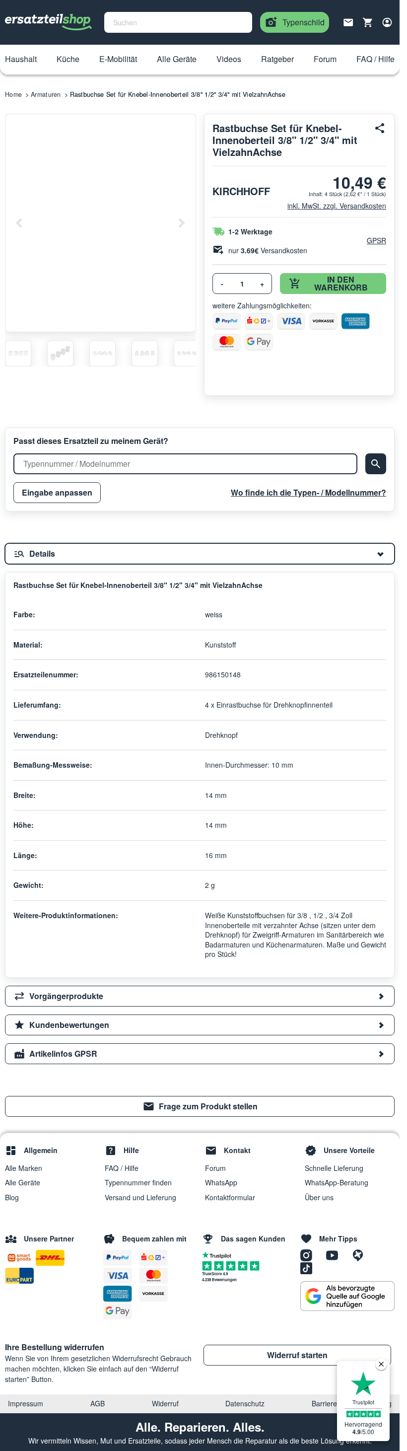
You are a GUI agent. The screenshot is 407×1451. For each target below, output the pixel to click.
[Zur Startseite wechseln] (48, 22)
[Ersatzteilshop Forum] (360, 1255)
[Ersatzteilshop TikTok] (308, 1268)
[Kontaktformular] (348, 21)
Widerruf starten (297, 1355)
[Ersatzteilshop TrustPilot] (219, 1254)
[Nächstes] (181, 223)
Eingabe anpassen (57, 492)
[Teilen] (380, 128)
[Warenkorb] (367, 22)
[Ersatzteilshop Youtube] (335, 1255)
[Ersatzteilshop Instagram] (309, 1255)
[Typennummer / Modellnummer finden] (375, 463)
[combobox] (178, 22)
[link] (200, 1106)
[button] (21, 59)
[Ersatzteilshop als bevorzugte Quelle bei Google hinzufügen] (347, 1296)
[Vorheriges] (19, 223)
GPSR (376, 240)
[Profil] (387, 22)
